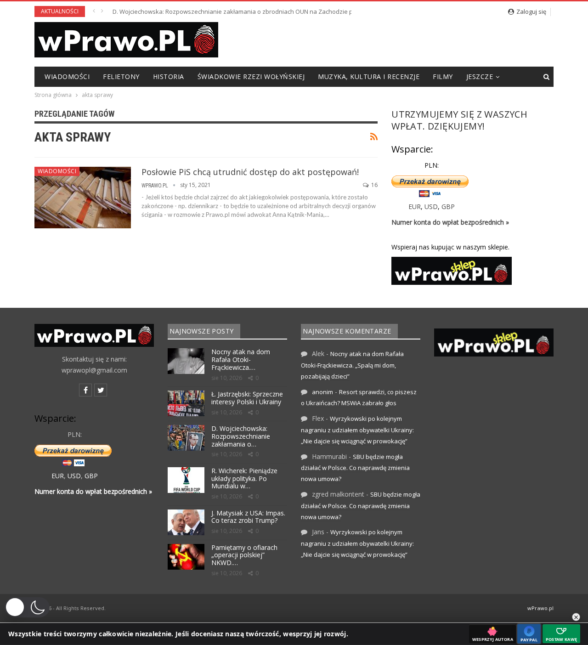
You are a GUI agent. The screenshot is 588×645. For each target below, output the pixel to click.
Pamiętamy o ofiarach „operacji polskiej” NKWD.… (244, 555)
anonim (322, 392)
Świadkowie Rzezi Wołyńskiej (251, 76)
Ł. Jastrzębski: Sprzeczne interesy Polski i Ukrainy (247, 398)
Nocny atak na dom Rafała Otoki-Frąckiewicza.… (240, 359)
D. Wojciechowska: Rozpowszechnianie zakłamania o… (240, 436)
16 (374, 185)
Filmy (443, 76)
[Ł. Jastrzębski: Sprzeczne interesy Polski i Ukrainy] (186, 403)
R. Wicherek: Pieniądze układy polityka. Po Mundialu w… (244, 478)
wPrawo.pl (540, 608)
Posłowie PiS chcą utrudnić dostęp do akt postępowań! (250, 171)
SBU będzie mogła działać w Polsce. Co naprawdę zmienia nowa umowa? (355, 468)
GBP (448, 206)
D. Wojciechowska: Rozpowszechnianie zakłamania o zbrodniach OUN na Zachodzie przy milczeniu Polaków (263, 11)
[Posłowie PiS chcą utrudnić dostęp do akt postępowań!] (82, 197)
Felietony (121, 76)
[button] (27, 607)
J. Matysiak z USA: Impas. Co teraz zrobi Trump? (248, 517)
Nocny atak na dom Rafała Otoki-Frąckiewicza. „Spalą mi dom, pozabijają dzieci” (352, 365)
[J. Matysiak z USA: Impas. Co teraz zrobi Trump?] (186, 522)
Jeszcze (479, 76)
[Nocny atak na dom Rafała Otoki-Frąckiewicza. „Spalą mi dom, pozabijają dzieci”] (186, 361)
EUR (414, 206)
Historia (168, 76)
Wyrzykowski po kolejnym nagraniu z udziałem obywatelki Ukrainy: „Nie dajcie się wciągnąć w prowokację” (357, 429)
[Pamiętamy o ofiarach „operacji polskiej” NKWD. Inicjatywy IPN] (186, 557)
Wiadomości (67, 76)
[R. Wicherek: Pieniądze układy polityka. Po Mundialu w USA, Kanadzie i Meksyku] (186, 480)
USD (431, 206)
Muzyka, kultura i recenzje (368, 76)
